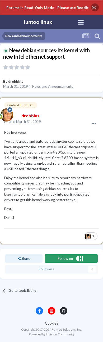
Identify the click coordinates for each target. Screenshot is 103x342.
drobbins (15, 81)
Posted (22, 121)
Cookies (51, 323)
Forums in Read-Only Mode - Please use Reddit (47, 7)
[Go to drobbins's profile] (5, 113)
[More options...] (93, 123)
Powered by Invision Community (51, 334)
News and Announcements (52, 86)
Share (25, 258)
